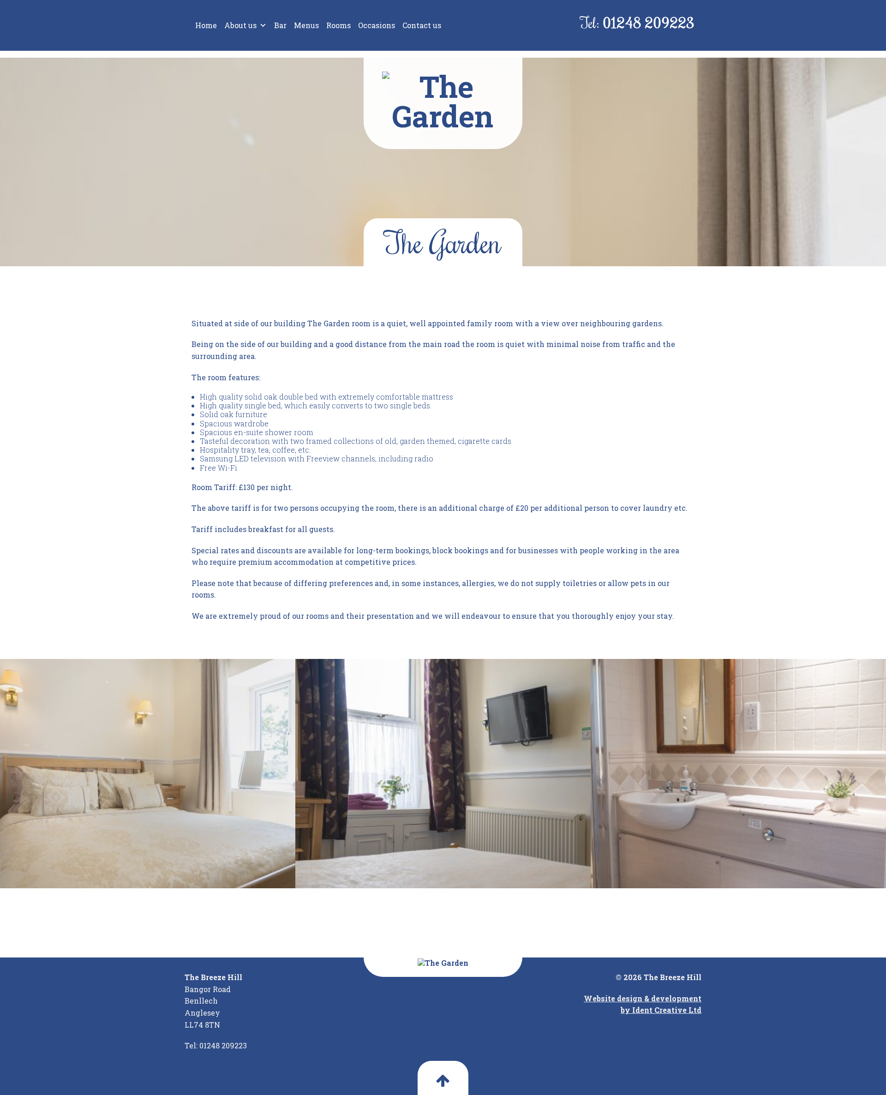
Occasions (376, 25)
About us (240, 25)
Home (206, 25)
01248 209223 (648, 22)
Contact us (421, 25)
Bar (280, 25)
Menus (306, 25)
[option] (147, 774)
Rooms (338, 25)
